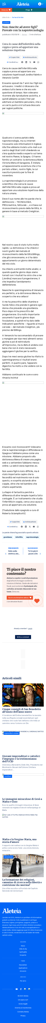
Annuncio (23, 971)
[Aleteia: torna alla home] (23, 4)
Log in (30, 629)
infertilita (19, 537)
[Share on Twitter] (30, 62)
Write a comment (23, 637)
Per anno (23, 981)
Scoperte (23, 955)
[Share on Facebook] (22, 62)
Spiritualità (23, 952)
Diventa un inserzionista (23, 1008)
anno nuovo (8, 686)
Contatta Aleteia (23, 1012)
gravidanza (8, 537)
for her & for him (17, 17)
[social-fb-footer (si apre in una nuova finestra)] (21, 989)
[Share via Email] (34, 62)
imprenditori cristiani (11, 733)
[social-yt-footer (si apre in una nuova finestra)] (17, 989)
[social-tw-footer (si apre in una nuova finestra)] (25, 989)
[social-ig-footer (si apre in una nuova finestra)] (29, 989)
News (23, 946)
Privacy (23, 1016)
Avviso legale (23, 1004)
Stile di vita (5, 17)
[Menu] (8, 4)
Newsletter (23, 965)
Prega (28, 10)
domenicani (8, 857)
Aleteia (24, 34)
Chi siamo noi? (23, 1000)
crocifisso (7, 776)
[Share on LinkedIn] (26, 62)
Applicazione (23, 968)
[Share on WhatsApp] (38, 62)
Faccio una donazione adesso (18, 598)
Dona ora (5, 10)
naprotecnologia (32, 537)
